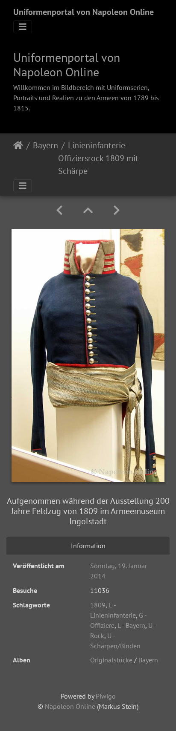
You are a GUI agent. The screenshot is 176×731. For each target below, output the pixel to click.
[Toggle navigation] (22, 26)
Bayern (45, 145)
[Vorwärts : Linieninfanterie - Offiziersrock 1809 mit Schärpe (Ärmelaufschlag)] (116, 210)
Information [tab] (88, 545)
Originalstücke (111, 660)
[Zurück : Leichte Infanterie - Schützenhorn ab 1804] (59, 210)
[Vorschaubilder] (88, 210)
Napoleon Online (70, 706)
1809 (98, 605)
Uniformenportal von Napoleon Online (83, 11)
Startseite (18, 158)
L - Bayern (131, 625)
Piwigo (106, 696)
